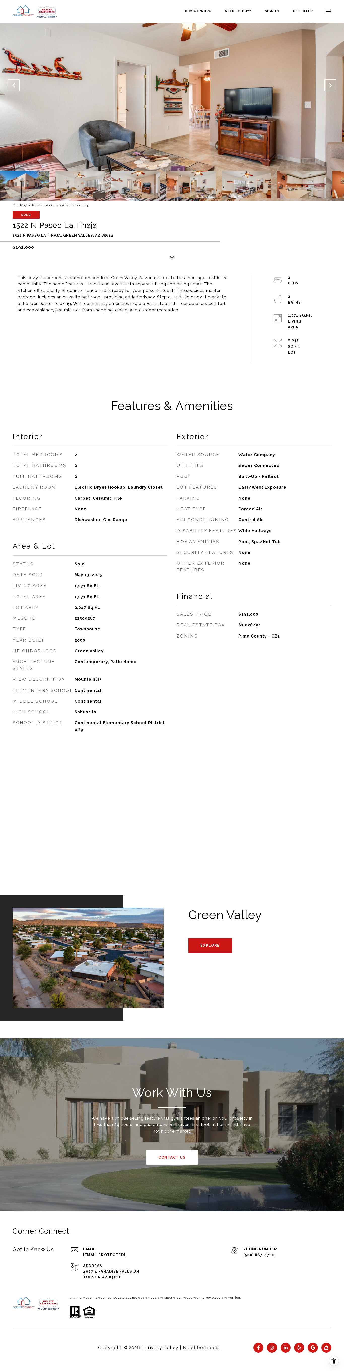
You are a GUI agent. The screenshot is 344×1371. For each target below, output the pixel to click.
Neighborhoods (201, 1347)
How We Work (197, 11)
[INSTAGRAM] (272, 1348)
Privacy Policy (161, 1347)
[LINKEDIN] (286, 1348)
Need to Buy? (238, 11)
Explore (210, 945)
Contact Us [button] (172, 1157)
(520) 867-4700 (259, 1255)
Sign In (272, 11)
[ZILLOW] (326, 1348)
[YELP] (299, 1348)
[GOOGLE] (313, 1348)
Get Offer (303, 11)
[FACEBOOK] (258, 1348)
